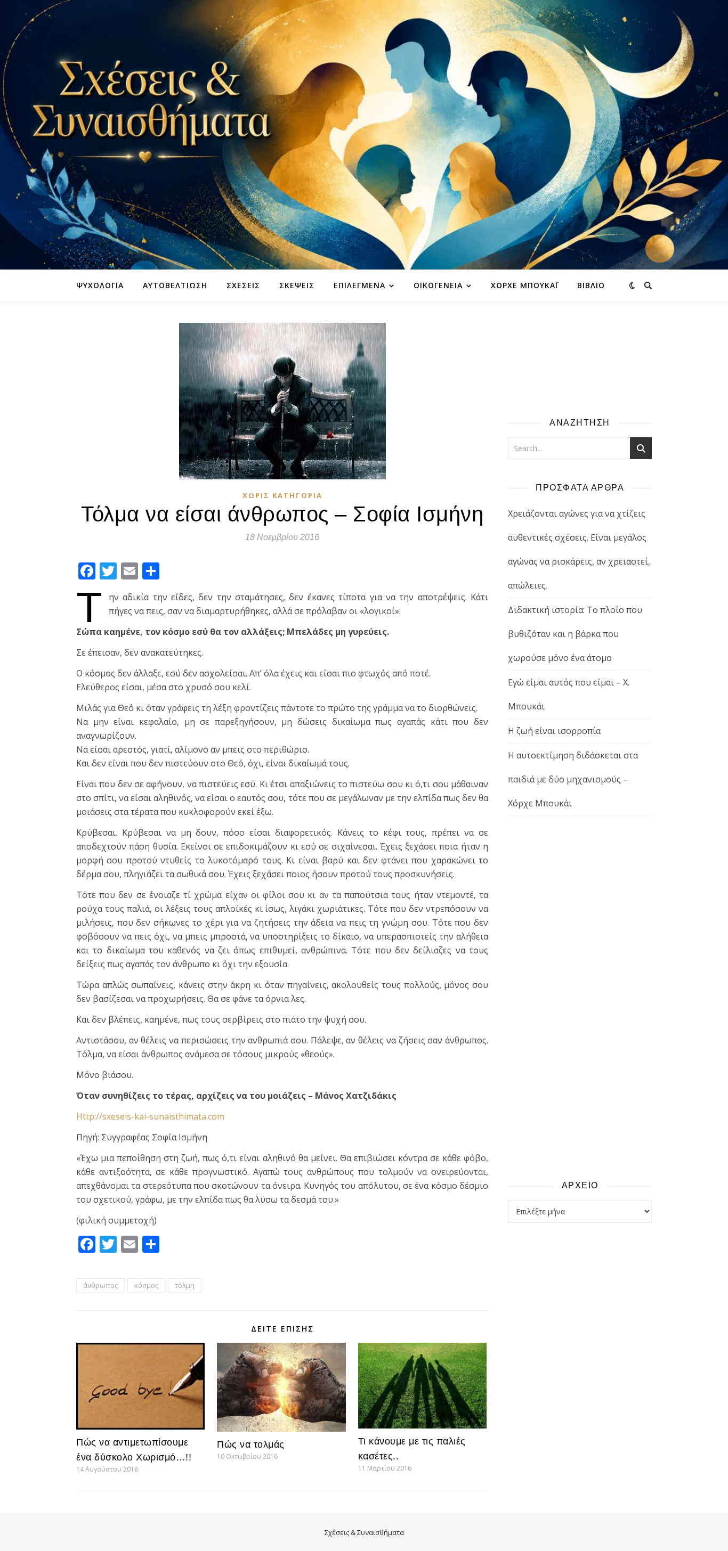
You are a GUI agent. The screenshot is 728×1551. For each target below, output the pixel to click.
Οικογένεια (438, 285)
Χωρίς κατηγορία (282, 495)
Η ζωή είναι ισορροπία (554, 731)
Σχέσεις (243, 285)
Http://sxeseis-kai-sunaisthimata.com (150, 1116)
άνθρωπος (100, 1285)
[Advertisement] (580, 997)
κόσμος (146, 1285)
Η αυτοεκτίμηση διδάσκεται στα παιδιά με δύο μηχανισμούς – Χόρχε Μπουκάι (573, 779)
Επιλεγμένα (359, 285)
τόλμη (185, 1285)
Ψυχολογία (100, 285)
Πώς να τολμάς (251, 1444)
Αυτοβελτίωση (175, 285)
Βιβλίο (591, 285)
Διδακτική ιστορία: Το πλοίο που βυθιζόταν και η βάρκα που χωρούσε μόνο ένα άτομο (575, 634)
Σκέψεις (296, 285)
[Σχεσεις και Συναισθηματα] (364, 135)
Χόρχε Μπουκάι (524, 285)
